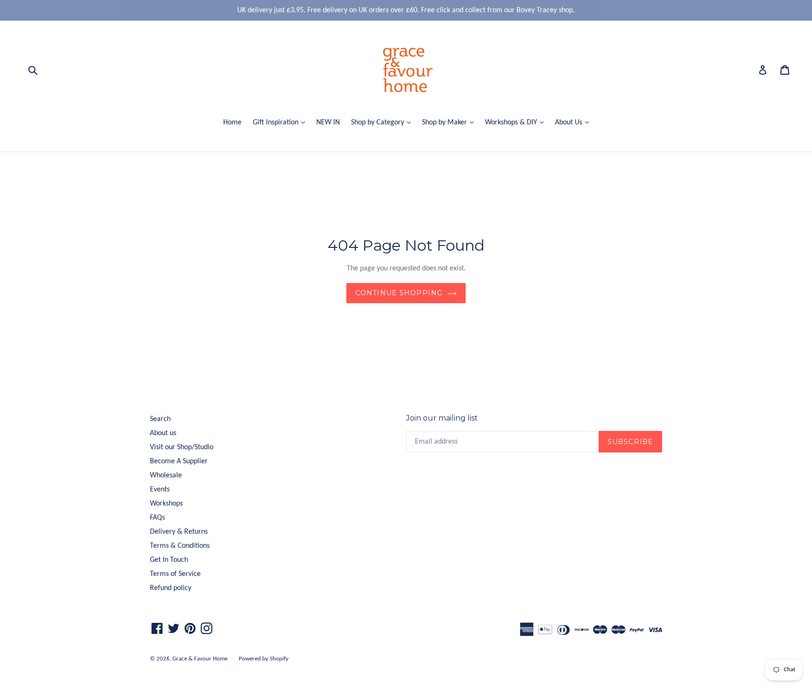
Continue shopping (399, 293)
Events (160, 489)
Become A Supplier (179, 461)
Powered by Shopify (264, 659)
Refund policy (170, 588)
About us (163, 433)
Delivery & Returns (179, 532)
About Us (574, 122)
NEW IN (328, 122)
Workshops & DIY (516, 122)
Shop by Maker (450, 122)
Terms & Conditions (180, 546)
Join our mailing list (442, 418)
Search (160, 419)
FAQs (157, 517)
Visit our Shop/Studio (181, 447)
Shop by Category (383, 122)
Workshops (166, 503)
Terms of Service (175, 574)
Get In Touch (169, 560)
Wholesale (166, 475)
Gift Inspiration (281, 122)
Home (232, 122)
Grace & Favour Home (199, 659)
